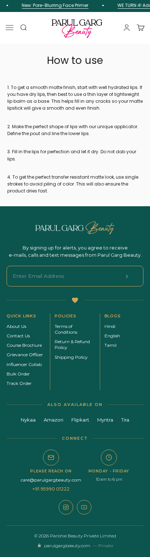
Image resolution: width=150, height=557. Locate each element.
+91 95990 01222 (51, 489)
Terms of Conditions (66, 329)
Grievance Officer (25, 354)
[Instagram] (66, 507)
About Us (16, 326)
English (112, 335)
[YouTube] (84, 507)
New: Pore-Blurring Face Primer (54, 5)
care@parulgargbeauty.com (51, 480)
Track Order (19, 383)
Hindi (109, 326)
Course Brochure (24, 345)
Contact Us (18, 335)
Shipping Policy (71, 357)
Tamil (110, 345)
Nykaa (28, 420)
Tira (125, 420)
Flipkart (80, 420)
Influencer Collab (24, 364)
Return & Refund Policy (72, 344)
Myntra (105, 420)
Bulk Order (18, 374)
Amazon (53, 420)
